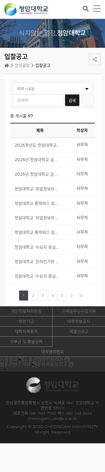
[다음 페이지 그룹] (81, 295)
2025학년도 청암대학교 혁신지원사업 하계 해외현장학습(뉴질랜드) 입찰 (37, 145)
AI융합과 (9, 359)
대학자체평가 (26, 331)
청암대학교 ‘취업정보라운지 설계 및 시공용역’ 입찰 (37, 218)
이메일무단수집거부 (79, 311)
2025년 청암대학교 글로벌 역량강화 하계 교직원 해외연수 (37, 160)
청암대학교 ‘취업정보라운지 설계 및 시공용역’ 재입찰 (37, 189)
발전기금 (26, 321)
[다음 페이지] (71, 295)
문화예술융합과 (52, 364)
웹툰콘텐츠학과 (15, 364)
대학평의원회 (52, 351)
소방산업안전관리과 (43, 359)
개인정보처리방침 (26, 311)
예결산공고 (78, 331)
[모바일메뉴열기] (97, 8)
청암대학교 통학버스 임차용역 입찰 (37, 232)
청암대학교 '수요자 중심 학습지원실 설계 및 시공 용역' (37, 276)
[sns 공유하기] (95, 59)
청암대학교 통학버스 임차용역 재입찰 (37, 203)
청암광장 (22, 65)
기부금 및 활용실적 (26, 341)
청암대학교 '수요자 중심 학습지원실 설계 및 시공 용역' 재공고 (37, 247)
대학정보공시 (78, 321)
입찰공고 (42, 65)
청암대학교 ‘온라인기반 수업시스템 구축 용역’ (37, 262)
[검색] (86, 8)
